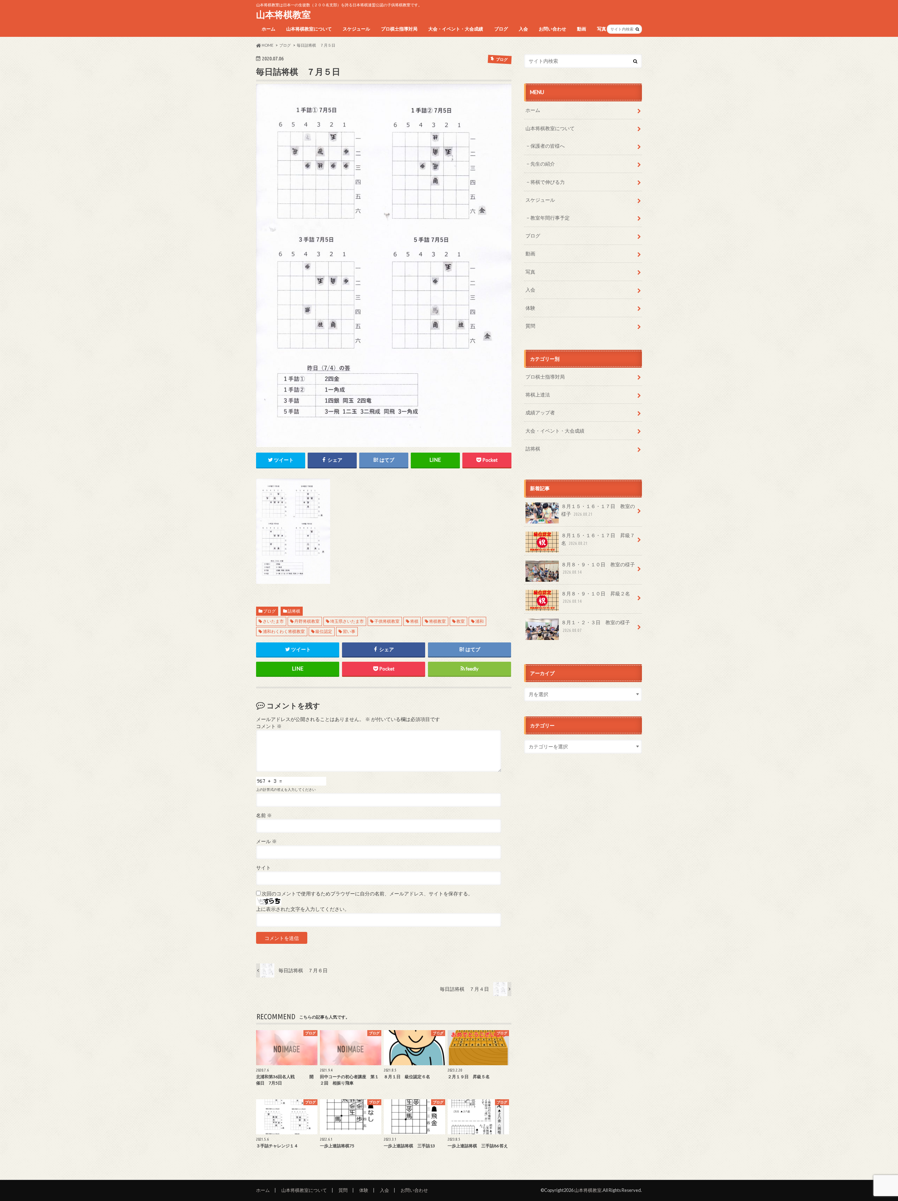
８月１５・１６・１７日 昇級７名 (598, 539)
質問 (530, 326)
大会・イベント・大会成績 (455, 29)
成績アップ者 (540, 412)
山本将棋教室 (283, 14)
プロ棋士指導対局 (399, 29)
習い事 (349, 631)
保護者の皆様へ (547, 146)
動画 (581, 29)
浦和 (479, 621)
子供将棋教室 (387, 621)
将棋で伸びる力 (547, 182)
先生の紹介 (542, 164)
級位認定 (323, 631)
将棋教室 (437, 621)
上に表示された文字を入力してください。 (302, 909)
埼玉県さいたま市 (347, 621)
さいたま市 (273, 621)
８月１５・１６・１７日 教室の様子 (598, 510)
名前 (264, 815)
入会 (523, 29)
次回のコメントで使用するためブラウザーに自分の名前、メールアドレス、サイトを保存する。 (367, 893)
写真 (601, 29)
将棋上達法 (537, 395)
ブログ (501, 29)
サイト (263, 867)
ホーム (268, 29)
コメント (269, 726)
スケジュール (356, 29)
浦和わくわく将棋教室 (284, 631)
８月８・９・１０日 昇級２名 (595, 597)
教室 (460, 621)
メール (266, 841)
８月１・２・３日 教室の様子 (595, 626)
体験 (530, 308)
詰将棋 (294, 611)
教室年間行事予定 (550, 218)
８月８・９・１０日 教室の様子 (598, 568)
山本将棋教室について (309, 29)
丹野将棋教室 (307, 621)
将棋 (414, 621)
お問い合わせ (552, 29)
